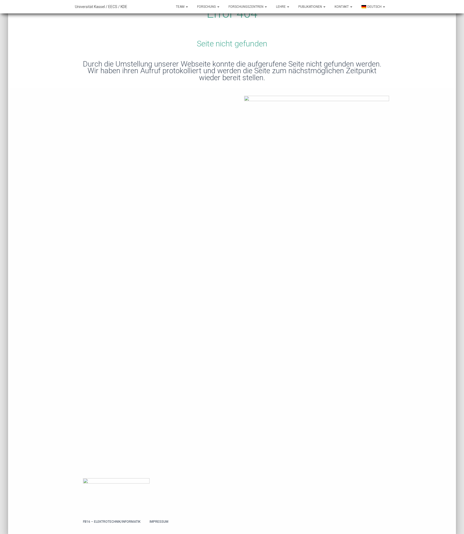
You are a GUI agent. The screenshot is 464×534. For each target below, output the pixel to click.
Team (180, 7)
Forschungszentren (246, 7)
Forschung (207, 7)
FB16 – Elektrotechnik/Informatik (111, 522)
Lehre (281, 7)
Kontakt (342, 7)
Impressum (159, 522)
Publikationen (310, 7)
